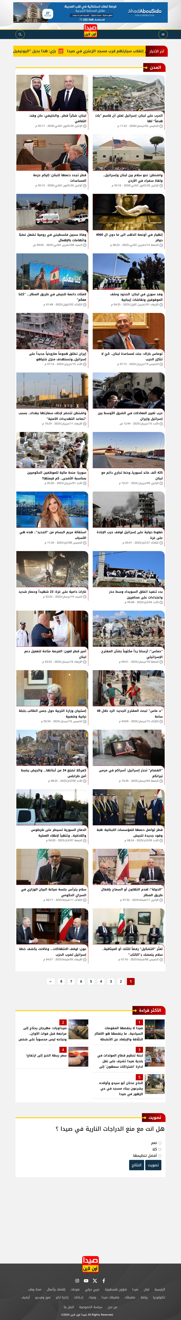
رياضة (144, 1297)
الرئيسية (160, 1289)
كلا (154, 1149)
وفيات (92, 1297)
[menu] (163, 34)
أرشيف (25, 1297)
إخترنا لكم (62, 1297)
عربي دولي (92, 1289)
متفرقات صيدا (110, 1297)
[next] (50, 981)
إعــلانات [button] (78, 1297)
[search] (20, 34)
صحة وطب (34, 1289)
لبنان (146, 1289)
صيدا (135, 1289)
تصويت (153, 1165)
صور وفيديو (43, 1297)
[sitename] (90, 1264)
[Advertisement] (90, 1217)
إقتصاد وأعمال (56, 1289)
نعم (154, 1143)
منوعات (75, 1289)
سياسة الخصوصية (90, 1307)
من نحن (112, 1307)
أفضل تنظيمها (145, 1156)
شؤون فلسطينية (116, 1289)
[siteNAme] (90, 31)
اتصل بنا (69, 1307)
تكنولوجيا (159, 1297)
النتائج (136, 1165)
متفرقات (130, 1297)
